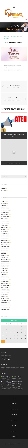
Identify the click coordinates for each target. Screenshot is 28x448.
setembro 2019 (5, 264)
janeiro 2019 (4, 281)
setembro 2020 (5, 246)
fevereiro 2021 (5, 235)
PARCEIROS (14, 414)
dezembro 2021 (5, 227)
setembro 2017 (5, 309)
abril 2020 (3, 253)
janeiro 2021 (4, 238)
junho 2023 (4, 201)
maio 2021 (3, 231)
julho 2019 (4, 268)
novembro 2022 (5, 216)
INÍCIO (14, 398)
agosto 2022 (4, 223)
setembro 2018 (5, 289)
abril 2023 (3, 205)
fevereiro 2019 (5, 279)
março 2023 (4, 207)
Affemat (14, 36)
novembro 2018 (5, 285)
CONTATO (14, 436)
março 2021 (4, 233)
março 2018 (4, 298)
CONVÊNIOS (14, 419)
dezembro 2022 (5, 214)
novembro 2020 (5, 242)
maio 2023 (3, 203)
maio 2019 (3, 272)
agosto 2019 (4, 266)
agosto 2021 (4, 229)
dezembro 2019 (5, 259)
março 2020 (4, 255)
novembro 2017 (5, 304)
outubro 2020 (4, 244)
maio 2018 (3, 296)
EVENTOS (3, 188)
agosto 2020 (4, 248)
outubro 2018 (4, 287)
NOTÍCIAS (6, 38)
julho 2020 (4, 251)
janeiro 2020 (4, 257)
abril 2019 (3, 274)
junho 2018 (4, 294)
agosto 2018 (4, 292)
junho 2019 (4, 270)
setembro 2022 (5, 220)
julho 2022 (4, 225)
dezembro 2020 (5, 240)
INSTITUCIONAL (14, 409)
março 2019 (4, 276)
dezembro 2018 (5, 283)
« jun (2, 343)
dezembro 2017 (5, 302)
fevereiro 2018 (5, 300)
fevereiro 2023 (5, 210)
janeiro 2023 (4, 212)
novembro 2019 (5, 261)
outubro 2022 (4, 218)
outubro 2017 (4, 307)
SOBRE (14, 425)
